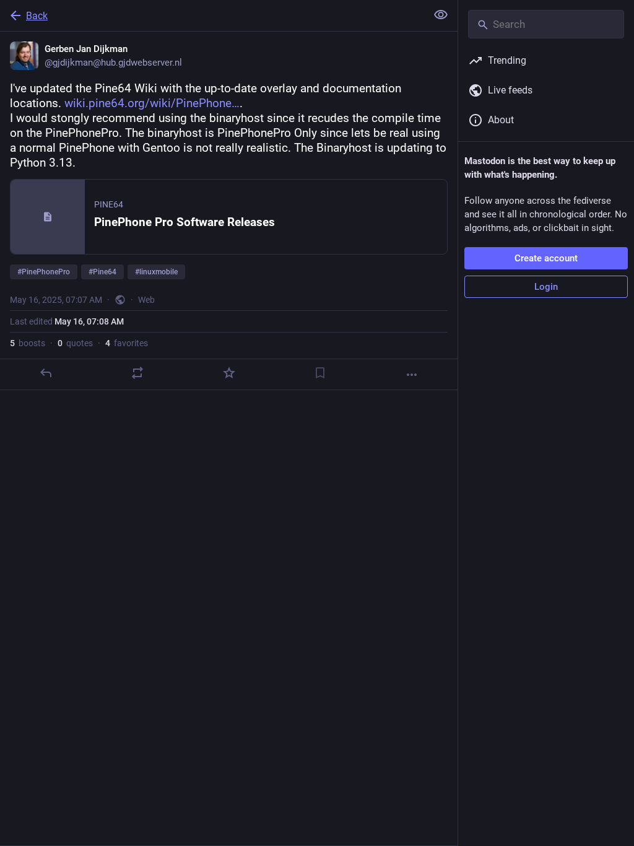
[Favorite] (229, 372)
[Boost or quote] (137, 372)
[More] (411, 374)
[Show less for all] (441, 15)
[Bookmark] (320, 372)
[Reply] (45, 372)
